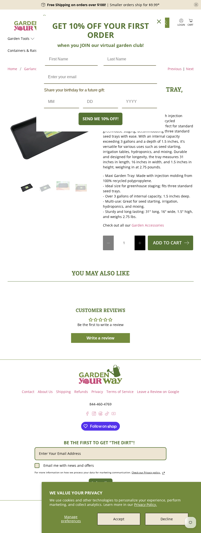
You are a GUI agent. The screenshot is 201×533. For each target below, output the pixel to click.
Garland (30, 69)
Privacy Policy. (145, 504)
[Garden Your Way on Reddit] (101, 414)
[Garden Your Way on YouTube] (114, 414)
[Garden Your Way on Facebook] (87, 414)
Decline (167, 519)
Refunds (81, 391)
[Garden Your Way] (32, 23)
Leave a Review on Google (158, 391)
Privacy (97, 391)
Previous (175, 68)
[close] (196, 4)
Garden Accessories (148, 225)
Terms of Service (120, 391)
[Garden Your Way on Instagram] (94, 414)
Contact (28, 391)
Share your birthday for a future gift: (74, 90)
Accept (118, 519)
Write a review (100, 338)
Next (190, 68)
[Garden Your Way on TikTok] (107, 414)
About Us (45, 391)
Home (12, 69)
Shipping (63, 391)
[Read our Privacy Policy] (163, 473)
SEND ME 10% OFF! (101, 118)
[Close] (159, 21)
